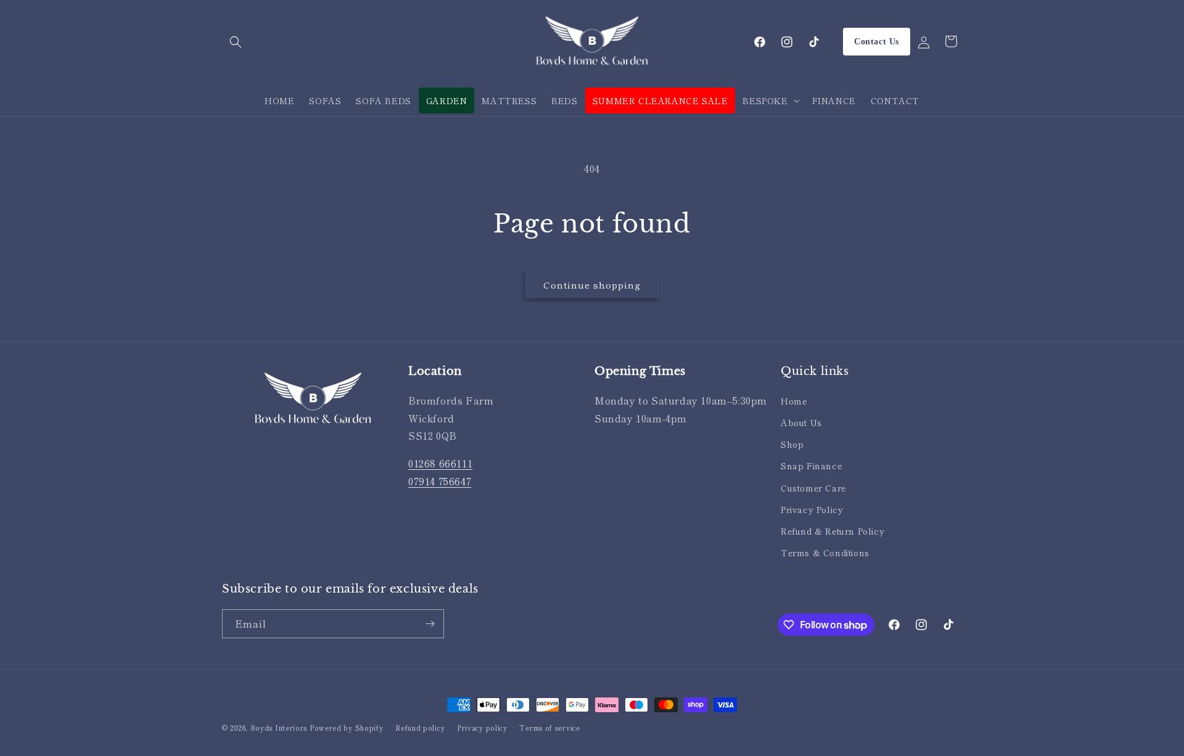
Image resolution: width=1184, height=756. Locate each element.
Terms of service (549, 728)
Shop (792, 444)
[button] (235, 41)
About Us (801, 422)
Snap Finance (811, 465)
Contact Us (876, 41)
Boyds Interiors (279, 728)
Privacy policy (482, 728)
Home (794, 401)
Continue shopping (592, 284)
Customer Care (813, 488)
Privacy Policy (812, 509)
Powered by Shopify (347, 728)
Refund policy (420, 728)
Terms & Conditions (825, 552)
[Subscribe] (429, 623)
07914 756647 (439, 481)
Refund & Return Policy (832, 531)
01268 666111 (440, 463)
